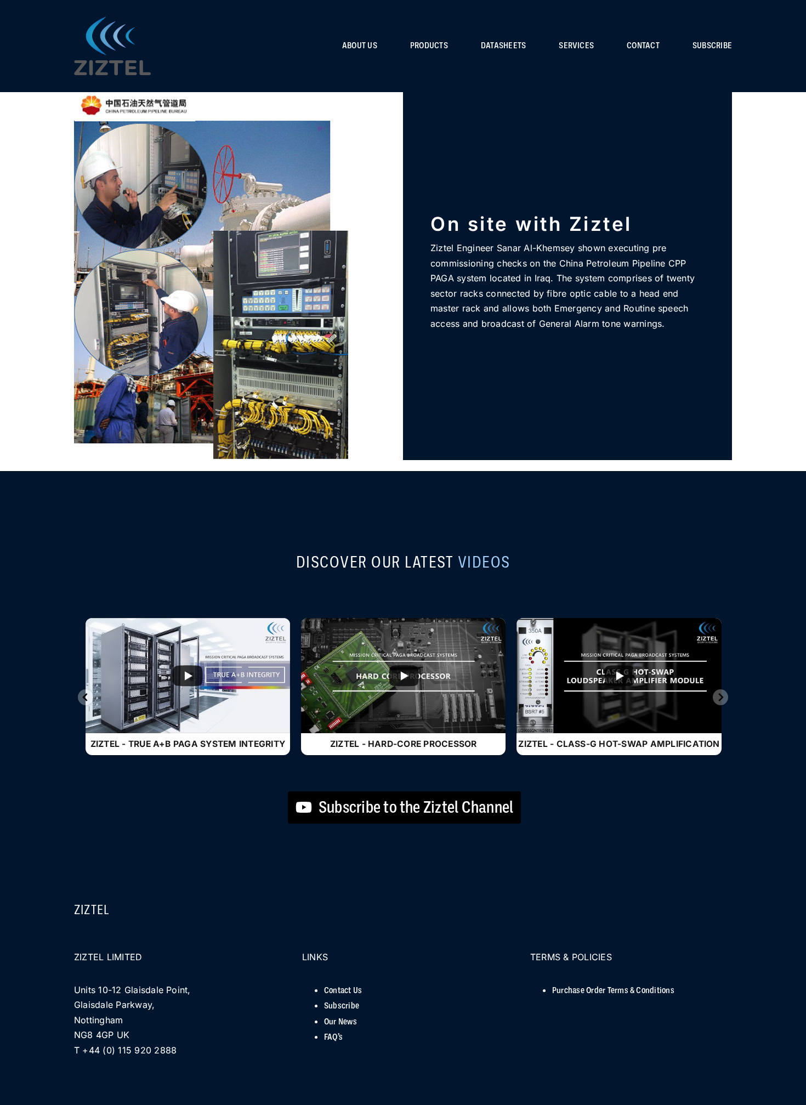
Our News (340, 1022)
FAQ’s (333, 1037)
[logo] (112, 21)
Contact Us (343, 990)
